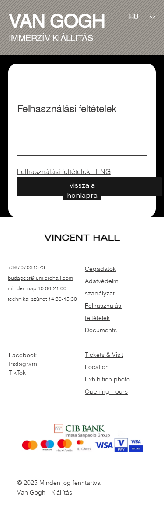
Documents (101, 330)
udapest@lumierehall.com (42, 277)
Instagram (23, 364)
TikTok (17, 373)
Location (97, 367)
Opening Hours (106, 391)
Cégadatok (100, 269)
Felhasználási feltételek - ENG (64, 171)
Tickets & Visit (104, 355)
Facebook (23, 355)
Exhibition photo (107, 379)
